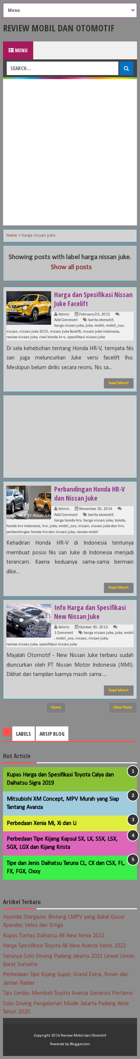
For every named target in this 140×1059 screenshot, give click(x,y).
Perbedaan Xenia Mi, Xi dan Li (42, 823)
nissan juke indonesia (101, 332)
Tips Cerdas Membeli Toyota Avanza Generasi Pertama (68, 993)
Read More (118, 383)
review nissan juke (21, 337)
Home (11, 235)
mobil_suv (115, 326)
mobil (99, 326)
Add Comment (66, 320)
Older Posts (122, 708)
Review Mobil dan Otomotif (58, 28)
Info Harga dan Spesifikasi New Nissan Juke (90, 612)
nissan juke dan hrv (107, 526)
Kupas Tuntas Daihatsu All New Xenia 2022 (54, 936)
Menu (21, 50)
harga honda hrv (67, 520)
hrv (45, 526)
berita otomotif (100, 320)
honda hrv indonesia (23, 526)
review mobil (87, 532)
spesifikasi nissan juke (86, 337)
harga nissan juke (69, 326)
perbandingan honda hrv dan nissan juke (40, 532)
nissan (12, 332)
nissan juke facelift (65, 332)
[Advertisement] (70, 152)
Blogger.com (80, 1044)
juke (89, 326)
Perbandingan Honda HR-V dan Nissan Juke (89, 493)
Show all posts (71, 267)
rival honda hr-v (52, 337)
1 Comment (63, 633)
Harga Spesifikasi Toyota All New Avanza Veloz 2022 (64, 946)
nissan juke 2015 (33, 332)
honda (120, 520)
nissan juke (98, 638)
